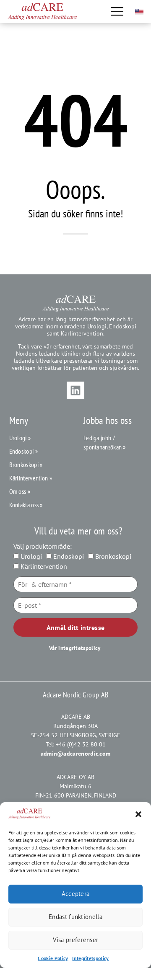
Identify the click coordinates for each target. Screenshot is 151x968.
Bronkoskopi (112, 556)
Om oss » (19, 491)
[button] (138, 814)
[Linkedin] (75, 390)
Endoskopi (68, 556)
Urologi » (20, 438)
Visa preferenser (76, 940)
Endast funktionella (75, 917)
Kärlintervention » (30, 478)
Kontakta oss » (26, 505)
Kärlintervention (43, 566)
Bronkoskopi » (26, 464)
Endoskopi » (23, 451)
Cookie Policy (53, 958)
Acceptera (76, 894)
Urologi (30, 556)
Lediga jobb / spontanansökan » (104, 442)
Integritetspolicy (90, 958)
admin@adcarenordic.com (76, 753)
